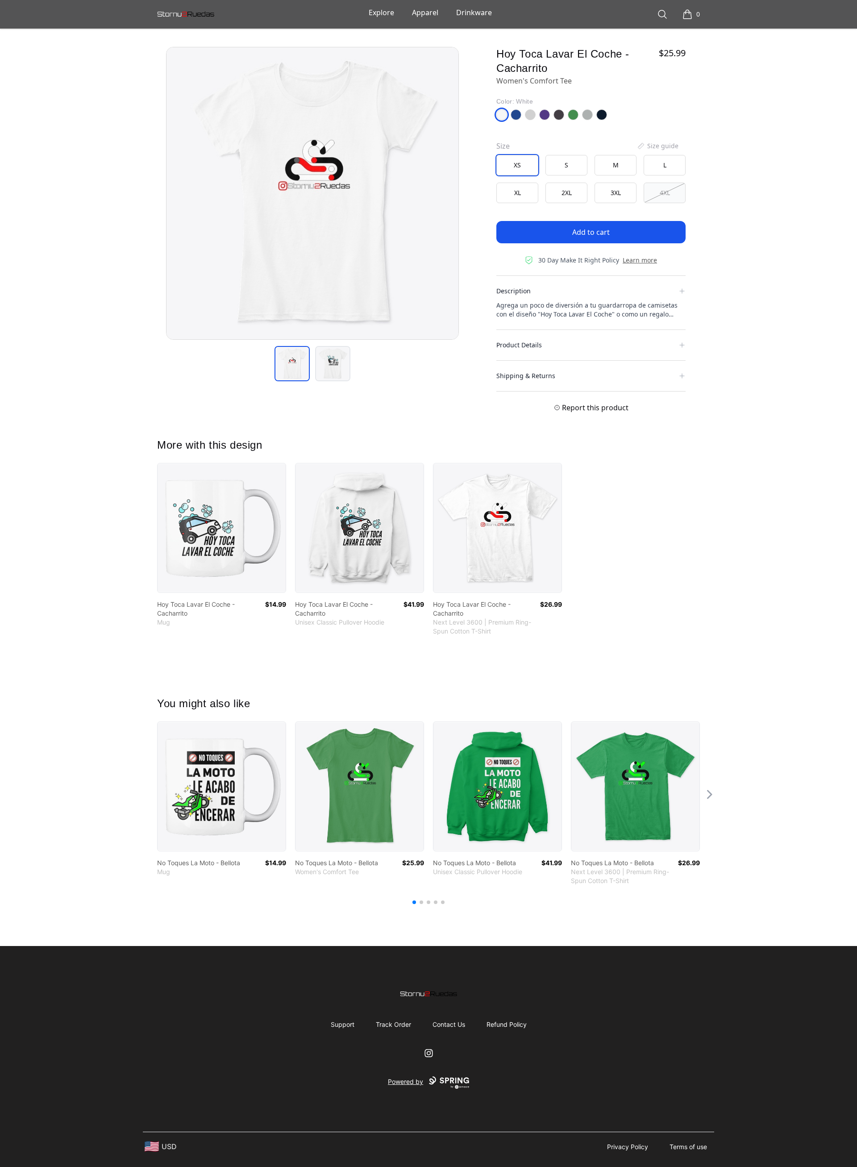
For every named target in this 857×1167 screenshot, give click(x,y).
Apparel (425, 12)
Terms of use (688, 1146)
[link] (222, 527)
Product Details (519, 345)
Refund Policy (507, 1024)
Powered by (405, 1081)
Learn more (640, 260)
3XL (616, 192)
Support (342, 1024)
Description (513, 291)
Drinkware (474, 12)
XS (517, 165)
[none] (657, 146)
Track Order (393, 1024)
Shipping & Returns (525, 375)
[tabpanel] (312, 193)
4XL (665, 192)
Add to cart (591, 232)
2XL (567, 192)
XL (517, 192)
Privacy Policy (627, 1146)
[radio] (517, 165)
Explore (381, 12)
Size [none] (503, 146)
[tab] (292, 363)
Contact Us (449, 1024)
